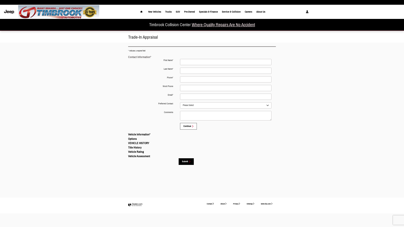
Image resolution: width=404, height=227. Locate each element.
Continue (187, 126)
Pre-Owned (189, 11)
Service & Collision (231, 11)
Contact (209, 204)
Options (132, 139)
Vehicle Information (139, 134)
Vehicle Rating (136, 152)
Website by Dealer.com (135, 205)
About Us (260, 11)
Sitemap (250, 204)
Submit (185, 161)
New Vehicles (154, 11)
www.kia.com (266, 204)
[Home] (9, 12)
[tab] (202, 57)
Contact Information (139, 57)
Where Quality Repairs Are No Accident (223, 25)
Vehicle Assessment (139, 156)
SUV (178, 11)
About (222, 204)
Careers (248, 11)
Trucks (168, 11)
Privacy (235, 204)
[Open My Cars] (306, 12)
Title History (135, 147)
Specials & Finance (208, 11)
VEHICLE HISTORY (138, 143)
